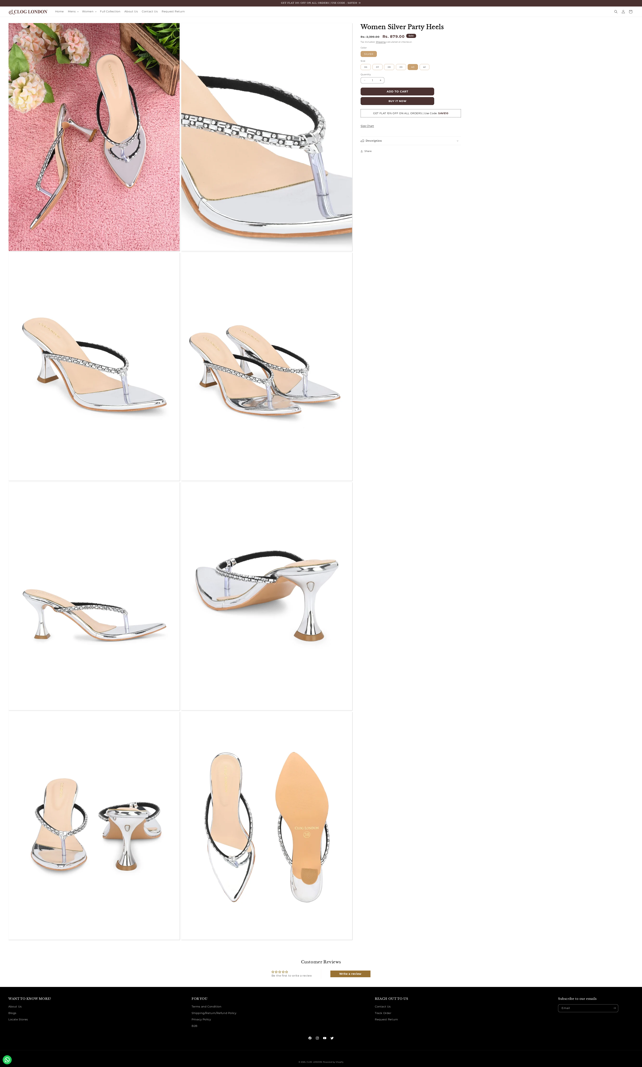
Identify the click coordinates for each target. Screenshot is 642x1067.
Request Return (386, 1019)
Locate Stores (18, 1019)
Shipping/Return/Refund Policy (214, 1013)
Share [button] (368, 151)
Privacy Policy (201, 1019)
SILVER (368, 53)
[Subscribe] (614, 1008)
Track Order (383, 1013)
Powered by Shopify (333, 1062)
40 (412, 67)
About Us (15, 1006)
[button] (73, 11)
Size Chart (367, 126)
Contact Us (383, 1006)
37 (379, 67)
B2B (194, 1026)
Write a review (350, 973)
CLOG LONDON (314, 1062)
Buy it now (397, 101)
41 (424, 67)
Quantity (366, 74)
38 (391, 67)
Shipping (381, 42)
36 (367, 67)
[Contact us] (7, 1059)
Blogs (12, 1013)
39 (402, 67)
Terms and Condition (206, 1006)
